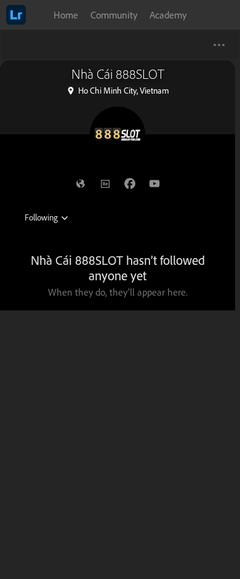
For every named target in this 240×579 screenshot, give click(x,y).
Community (113, 15)
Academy (168, 15)
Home (66, 15)
